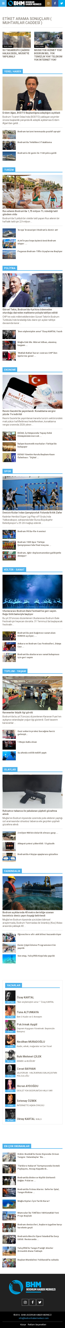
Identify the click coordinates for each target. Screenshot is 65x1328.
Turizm (9, 169)
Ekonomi (10, 369)
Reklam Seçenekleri (37, 1324)
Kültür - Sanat (14, 569)
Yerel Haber (12, 71)
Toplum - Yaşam (15, 671)
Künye (23, 1324)
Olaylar (10, 769)
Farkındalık (12, 871)
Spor (7, 471)
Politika (10, 268)
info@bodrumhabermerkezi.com (34, 1318)
